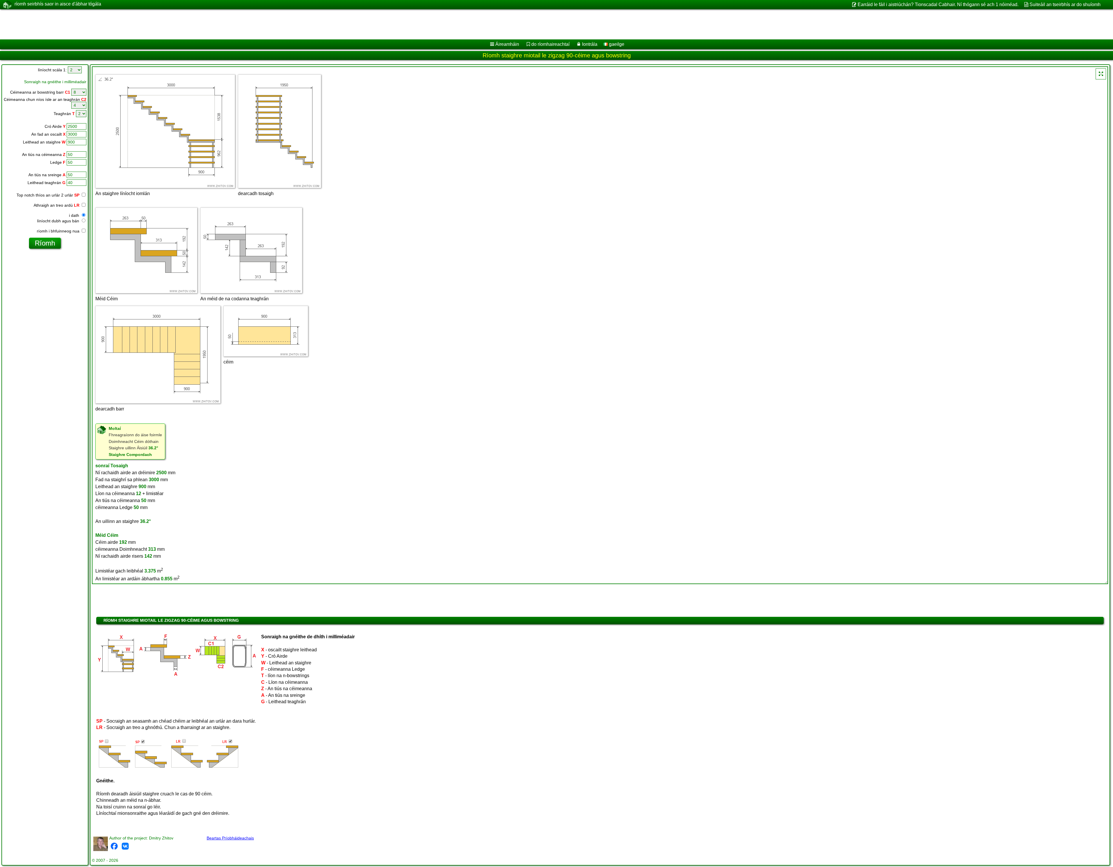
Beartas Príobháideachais (230, 838)
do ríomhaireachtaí (550, 44)
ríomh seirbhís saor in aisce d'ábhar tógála (57, 3)
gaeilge (616, 44)
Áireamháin (507, 44)
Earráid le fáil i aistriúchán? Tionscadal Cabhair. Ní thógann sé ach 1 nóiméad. (938, 4)
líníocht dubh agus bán (58, 221)
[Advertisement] (176, 24)
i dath (74, 215)
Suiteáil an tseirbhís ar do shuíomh (1065, 4)
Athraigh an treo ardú (56, 205)
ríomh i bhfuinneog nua (59, 231)
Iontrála (589, 44)
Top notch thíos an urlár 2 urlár (48, 195)
